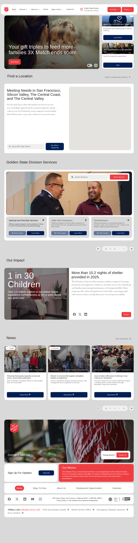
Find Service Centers (91, 10)
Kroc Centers (16, 513)
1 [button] (106, 249)
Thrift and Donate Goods (55, 509)
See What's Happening (55, 147)
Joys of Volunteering (37, 62)
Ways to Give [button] (56, 9)
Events (45, 9)
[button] (98, 249)
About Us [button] (34, 9)
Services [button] (22, 9)
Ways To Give (39, 488)
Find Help (113, 9)
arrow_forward (131, 408)
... (119, 249)
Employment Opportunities (89, 488)
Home (14, 9)
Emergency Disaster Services (113, 509)
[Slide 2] (90, 65)
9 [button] (123, 408)
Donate (126, 9)
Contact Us (70, 9)
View (117, 65)
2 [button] (110, 249)
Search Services (119, 177)
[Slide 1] (88, 65)
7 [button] (123, 249)
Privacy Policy (61, 500)
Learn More (118, 37)
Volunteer (116, 488)
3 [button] (114, 249)
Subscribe (46, 473)
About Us (61, 488)
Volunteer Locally (17, 62)
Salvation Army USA (30, 510)
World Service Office (83, 509)
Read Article (25, 394)
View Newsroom (123, 339)
